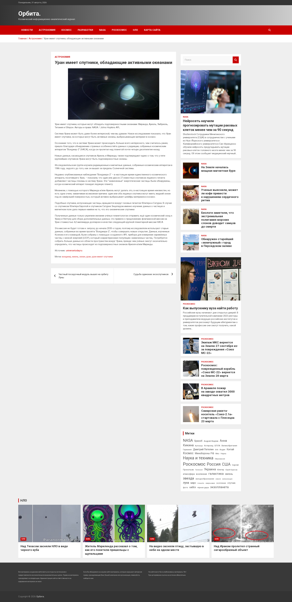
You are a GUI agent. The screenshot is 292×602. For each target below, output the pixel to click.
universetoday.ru (74, 250)
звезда (188, 478)
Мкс (217, 453)
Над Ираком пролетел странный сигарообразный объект (236, 548)
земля (218, 479)
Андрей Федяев (211, 441)
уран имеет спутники (102, 256)
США (226, 464)
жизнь (75, 256)
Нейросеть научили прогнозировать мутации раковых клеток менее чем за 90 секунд (210, 125)
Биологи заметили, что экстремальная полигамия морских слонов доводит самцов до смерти (218, 219)
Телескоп (199, 470)
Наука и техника (198, 458)
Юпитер (220, 470)
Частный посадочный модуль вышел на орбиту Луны (83, 276)
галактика (216, 474)
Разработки (85, 30)
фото (185, 487)
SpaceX (198, 440)
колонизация (227, 479)
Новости (27, 30)
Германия (187, 450)
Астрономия (47, 30)
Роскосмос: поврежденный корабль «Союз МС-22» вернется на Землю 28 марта (218, 370)
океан (82, 256)
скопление (221, 483)
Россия (214, 464)
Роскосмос (119, 30)
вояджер (66, 256)
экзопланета (219, 487)
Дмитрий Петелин (203, 449)
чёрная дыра (203, 487)
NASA (102, 30)
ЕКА (216, 450)
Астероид (208, 445)
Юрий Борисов (231, 470)
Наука (223, 454)
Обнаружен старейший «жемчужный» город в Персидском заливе (217, 242)
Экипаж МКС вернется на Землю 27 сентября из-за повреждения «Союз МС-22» (219, 348)
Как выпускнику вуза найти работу (210, 308)
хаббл (192, 487)
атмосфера (189, 474)
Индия (222, 450)
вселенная (201, 474)
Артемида (199, 446)
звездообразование (204, 479)
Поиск (236, 59)
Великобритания (229, 445)
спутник (231, 483)
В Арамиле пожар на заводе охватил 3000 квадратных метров (218, 391)
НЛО (135, 30)
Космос (66, 30)
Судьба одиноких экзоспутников (151, 274)
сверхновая (210, 483)
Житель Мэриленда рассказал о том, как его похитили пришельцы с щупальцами (111, 549)
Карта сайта (152, 30)
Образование (220, 459)
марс (193, 482)
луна (186, 482)
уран (88, 256)
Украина (210, 469)
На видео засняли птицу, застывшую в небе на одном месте (176, 548)
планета (200, 483)
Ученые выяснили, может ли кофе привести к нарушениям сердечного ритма (219, 195)
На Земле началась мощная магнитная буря (218, 168)
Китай (230, 449)
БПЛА (217, 445)
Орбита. (29, 13)
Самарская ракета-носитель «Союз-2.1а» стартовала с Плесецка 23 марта (217, 416)
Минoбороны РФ (204, 453)
